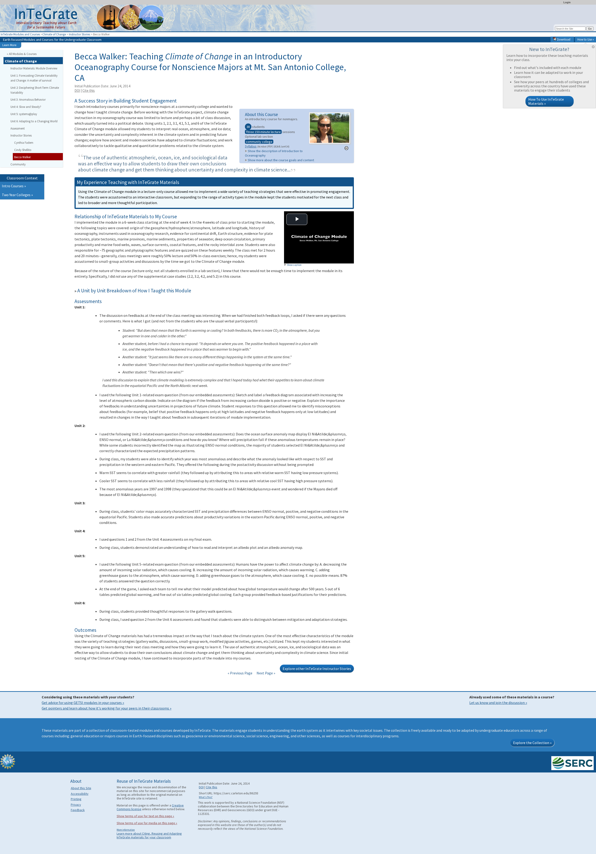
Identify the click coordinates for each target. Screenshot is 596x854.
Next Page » (265, 673)
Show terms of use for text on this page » (145, 816)
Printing (76, 799)
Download (563, 39)
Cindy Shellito (22, 150)
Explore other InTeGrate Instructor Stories (317, 668)
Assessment (17, 128)
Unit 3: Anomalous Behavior (28, 99)
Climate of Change (54, 34)
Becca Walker (22, 157)
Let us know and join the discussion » (498, 702)
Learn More (9, 45)
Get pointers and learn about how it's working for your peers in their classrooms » (106, 708)
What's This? (206, 797)
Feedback (78, 810)
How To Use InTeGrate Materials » (546, 101)
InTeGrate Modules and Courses (20, 34)
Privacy (76, 805)
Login (567, 2)
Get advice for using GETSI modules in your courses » (83, 702)
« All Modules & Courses (22, 54)
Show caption (294, 264)
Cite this (88, 90)
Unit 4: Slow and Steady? (25, 107)
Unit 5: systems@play (23, 114)
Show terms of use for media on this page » (147, 823)
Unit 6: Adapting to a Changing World (34, 121)
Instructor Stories (79, 34)
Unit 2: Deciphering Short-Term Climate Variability (34, 90)
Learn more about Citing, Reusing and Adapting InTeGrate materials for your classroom (149, 835)
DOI (77, 90)
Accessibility (79, 794)
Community (18, 164)
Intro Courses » (14, 186)
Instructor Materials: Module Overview (33, 68)
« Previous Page (240, 673)
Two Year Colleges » (17, 194)
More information (126, 829)
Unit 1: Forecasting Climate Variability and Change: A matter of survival (34, 78)
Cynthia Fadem (23, 142)
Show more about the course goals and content (281, 160)
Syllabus (251, 146)
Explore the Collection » (532, 742)
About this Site (81, 788)
